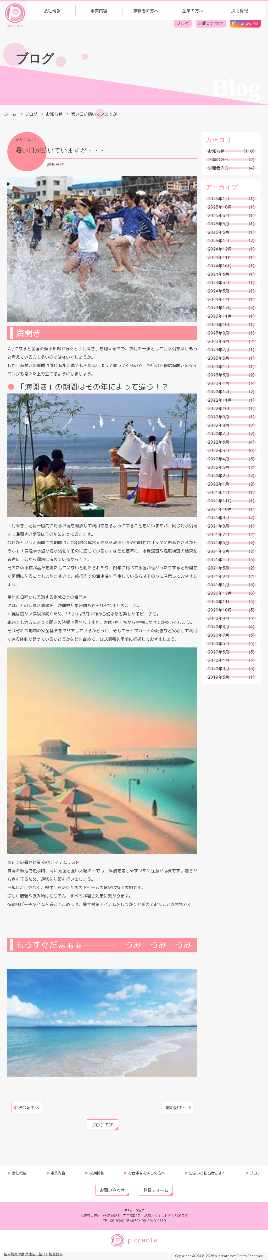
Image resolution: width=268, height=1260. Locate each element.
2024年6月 (218, 274)
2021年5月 (218, 551)
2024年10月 (220, 266)
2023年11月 (220, 316)
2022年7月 (218, 434)
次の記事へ (28, 1107)
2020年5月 (218, 652)
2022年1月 (218, 484)
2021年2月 (218, 576)
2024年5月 (218, 282)
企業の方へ (192, 11)
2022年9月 (218, 417)
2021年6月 (218, 543)
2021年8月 (218, 526)
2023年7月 (218, 350)
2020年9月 (218, 618)
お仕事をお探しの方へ (146, 1173)
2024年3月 (218, 291)
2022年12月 (220, 392)
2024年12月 (220, 249)
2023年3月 (218, 375)
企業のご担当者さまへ (207, 1173)
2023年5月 (218, 358)
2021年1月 (218, 585)
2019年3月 (218, 677)
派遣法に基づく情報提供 (44, 1254)
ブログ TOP (102, 1125)
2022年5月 (218, 450)
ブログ (182, 23)
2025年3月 (218, 232)
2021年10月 (220, 509)
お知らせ (55, 164)
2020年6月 (218, 643)
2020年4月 (218, 660)
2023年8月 (218, 341)
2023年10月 (220, 324)
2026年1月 (218, 198)
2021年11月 (220, 501)
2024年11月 (220, 257)
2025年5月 (218, 224)
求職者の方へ (145, 11)
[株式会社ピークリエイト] (15, 15)
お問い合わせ (210, 23)
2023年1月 (218, 383)
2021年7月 (218, 534)
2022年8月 (218, 425)
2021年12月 (220, 492)
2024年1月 (218, 299)
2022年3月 (218, 467)
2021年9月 (218, 517)
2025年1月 (218, 240)
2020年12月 (220, 593)
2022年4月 (218, 459)
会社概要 (19, 1173)
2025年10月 (220, 207)
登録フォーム (155, 1190)
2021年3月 (218, 568)
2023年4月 (218, 366)
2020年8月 (218, 627)
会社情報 (52, 11)
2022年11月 (220, 400)
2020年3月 (218, 669)
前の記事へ (176, 1107)
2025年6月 (218, 215)
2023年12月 (220, 308)
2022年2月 (218, 476)
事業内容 (99, 11)
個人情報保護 (14, 1254)
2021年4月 (218, 559)
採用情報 (239, 11)
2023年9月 (218, 333)
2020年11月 (220, 601)
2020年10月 (220, 610)
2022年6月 (218, 442)
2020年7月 (218, 635)
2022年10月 (220, 408)
